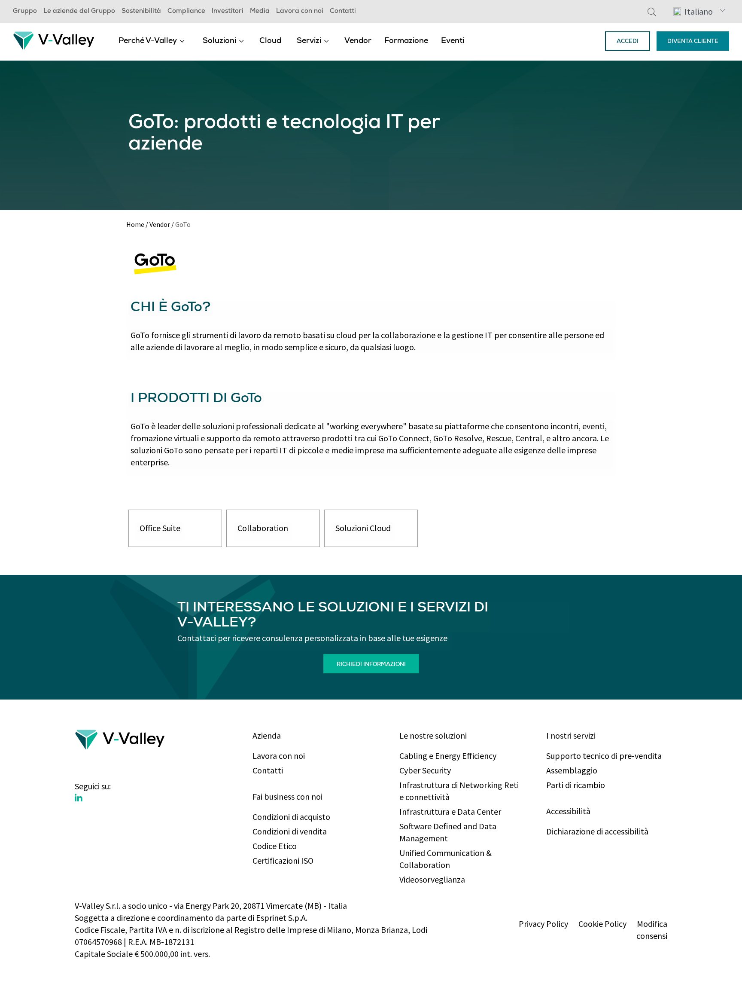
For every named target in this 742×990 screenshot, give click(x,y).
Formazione (406, 41)
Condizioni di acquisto (291, 816)
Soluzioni (219, 41)
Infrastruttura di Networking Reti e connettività (459, 790)
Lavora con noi (299, 11)
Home (135, 224)
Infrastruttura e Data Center (450, 811)
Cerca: (652, 12)
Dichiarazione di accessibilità (597, 831)
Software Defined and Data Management (447, 832)
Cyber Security (425, 770)
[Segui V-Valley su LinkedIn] (78, 798)
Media (260, 11)
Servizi (309, 41)
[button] (699, 11)
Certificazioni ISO (282, 860)
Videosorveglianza (432, 879)
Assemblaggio (571, 770)
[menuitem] (151, 41)
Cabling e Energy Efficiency (447, 755)
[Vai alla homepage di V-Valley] (53, 39)
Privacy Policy (543, 923)
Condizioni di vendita (289, 831)
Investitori (227, 11)
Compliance (186, 11)
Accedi (628, 42)
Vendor (357, 41)
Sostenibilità (141, 11)
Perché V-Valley (148, 41)
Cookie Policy (602, 923)
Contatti (343, 11)
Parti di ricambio (575, 784)
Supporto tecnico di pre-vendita (604, 755)
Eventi (452, 41)
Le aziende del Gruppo (79, 11)
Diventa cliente (692, 42)
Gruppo (25, 11)
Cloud (270, 41)
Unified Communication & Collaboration (445, 858)
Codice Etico (274, 845)
